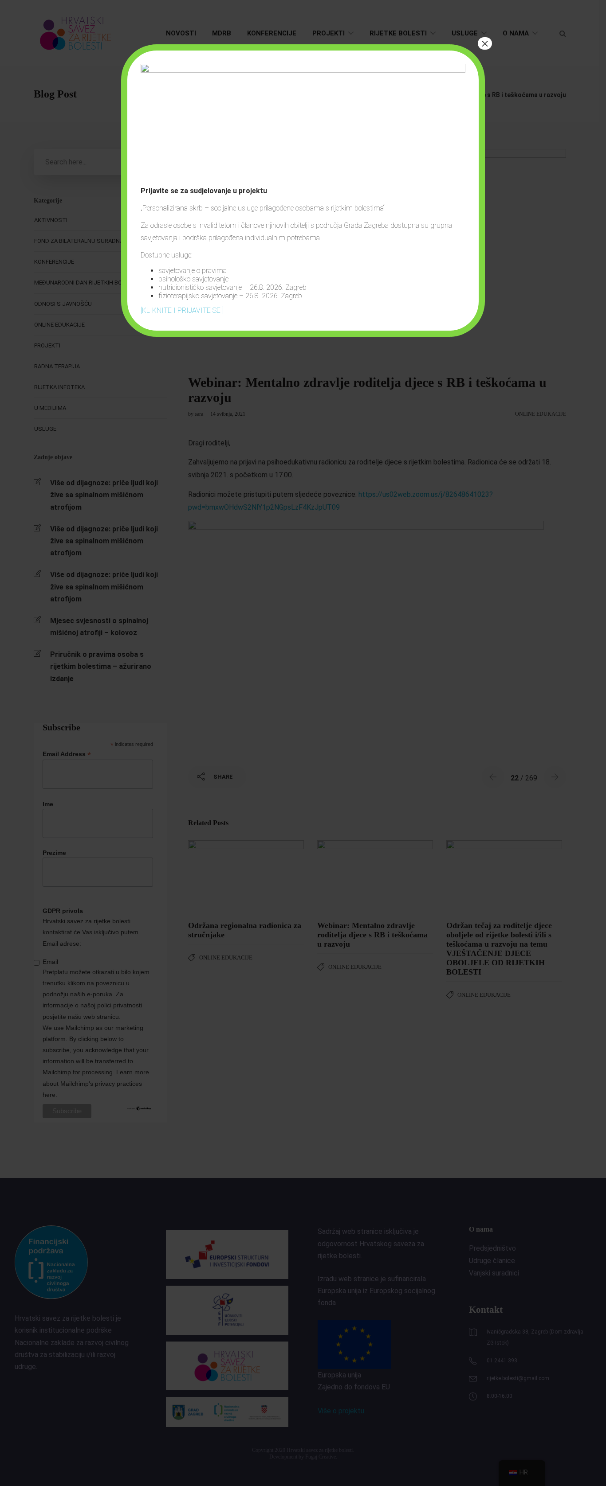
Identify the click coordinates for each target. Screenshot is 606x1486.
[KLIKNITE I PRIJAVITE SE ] (182, 310)
